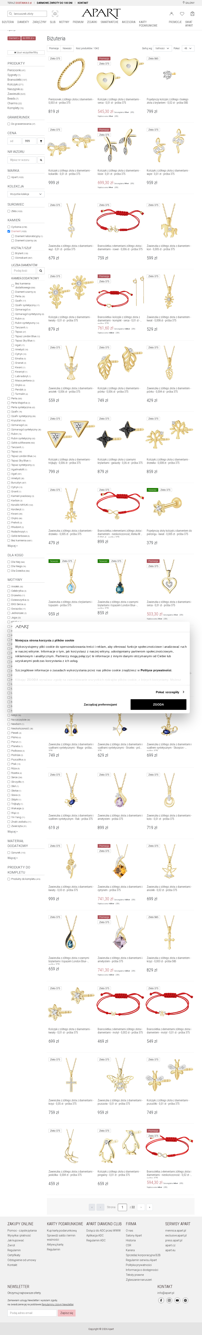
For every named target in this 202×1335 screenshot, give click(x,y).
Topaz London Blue (27, 336)
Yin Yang (18, 817)
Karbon (16, 500)
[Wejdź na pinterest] (185, 1300)
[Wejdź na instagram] (169, 1300)
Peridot (20, 389)
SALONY (190, 3)
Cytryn (20, 353)
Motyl (16, 715)
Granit (16, 491)
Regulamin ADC (96, 1240)
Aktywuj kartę (55, 1244)
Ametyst (21, 349)
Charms (14, 103)
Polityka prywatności (139, 1265)
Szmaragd (22, 309)
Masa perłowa (24, 380)
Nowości (67, 48)
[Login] (171, 13)
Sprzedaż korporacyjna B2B (143, 1255)
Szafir (20, 300)
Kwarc (20, 367)
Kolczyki (15, 84)
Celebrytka (18, 590)
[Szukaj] (41, 141)
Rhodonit (17, 527)
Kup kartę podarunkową (62, 1230)
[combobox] (26, 194)
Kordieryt (17, 509)
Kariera (130, 1250)
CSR (128, 1245)
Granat (20, 362)
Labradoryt (23, 376)
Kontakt (12, 1265)
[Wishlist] (182, 13)
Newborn (17, 723)
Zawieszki (16, 93)
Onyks (20, 385)
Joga (16, 617)
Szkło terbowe (20, 535)
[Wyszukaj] (10, 13)
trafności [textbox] (160, 48)
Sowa (15, 794)
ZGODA (158, 704)
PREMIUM (78, 22)
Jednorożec (18, 613)
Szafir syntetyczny (27, 305)
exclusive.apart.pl (176, 1235)
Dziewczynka (20, 599)
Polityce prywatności (156, 670)
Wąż (15, 812)
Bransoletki (17, 79)
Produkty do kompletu (25, 878)
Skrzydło (17, 781)
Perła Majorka (20, 402)
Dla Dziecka (20, 570)
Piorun (16, 741)
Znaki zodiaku (21, 821)
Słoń (15, 786)
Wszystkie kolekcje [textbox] (19, 194)
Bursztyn (18, 482)
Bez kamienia (21, 540)
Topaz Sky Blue (25, 340)
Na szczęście (20, 719)
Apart (17, 177)
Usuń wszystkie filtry (27, 52)
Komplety (15, 108)
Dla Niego (18, 566)
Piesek (16, 732)
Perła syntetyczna (23, 407)
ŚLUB (53, 22)
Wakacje (17, 808)
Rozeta (16, 772)
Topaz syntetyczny (23, 464)
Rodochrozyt (19, 531)
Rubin (19, 318)
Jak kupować (15, 1240)
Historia (131, 1240)
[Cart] (192, 13)
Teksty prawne (135, 1274)
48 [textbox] (185, 48)
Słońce (16, 790)
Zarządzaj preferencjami (100, 704)
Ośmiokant (23, 257)
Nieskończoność (22, 728)
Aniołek (17, 586)
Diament (18, 231)
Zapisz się (66, 1313)
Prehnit (16, 522)
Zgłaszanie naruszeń (139, 1279)
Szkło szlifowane (23, 442)
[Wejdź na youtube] (177, 1300)
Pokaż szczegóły (167, 692)
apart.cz (170, 1245)
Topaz (20, 331)
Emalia (20, 358)
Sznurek (18, 852)
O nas (129, 1230)
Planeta (17, 746)
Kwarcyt (21, 371)
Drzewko (18, 595)
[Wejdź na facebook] (161, 1300)
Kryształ (18, 420)
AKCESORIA (129, 22)
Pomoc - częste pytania (22, 1230)
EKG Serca (18, 604)
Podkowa (17, 750)
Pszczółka (18, 759)
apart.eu (170, 1250)
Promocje (54, 48)
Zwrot (11, 1245)
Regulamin (14, 1250)
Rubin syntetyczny (27, 322)
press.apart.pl (173, 1240)
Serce (16, 777)
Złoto (16, 211)
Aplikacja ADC (95, 1235)
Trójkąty (17, 803)
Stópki (16, 799)
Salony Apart (134, 1235)
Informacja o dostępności (142, 1269)
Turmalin (21, 393)
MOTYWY (64, 22)
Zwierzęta (18, 826)
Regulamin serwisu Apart (141, 1260)
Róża (15, 768)
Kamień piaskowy (22, 496)
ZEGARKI (92, 22)
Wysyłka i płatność (19, 1235)
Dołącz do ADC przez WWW (103, 1230)
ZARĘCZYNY (39, 22)
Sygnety (14, 75)
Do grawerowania (23, 123)
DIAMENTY (23, 22)
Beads (13, 98)
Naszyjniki (15, 89)
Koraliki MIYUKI (22, 504)
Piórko (16, 737)
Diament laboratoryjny (29, 236)
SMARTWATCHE (109, 22)
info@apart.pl (165, 1292)
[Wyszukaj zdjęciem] (55, 14)
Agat (19, 345)
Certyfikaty (13, 1255)
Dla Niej (18, 561)
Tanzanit (21, 327)
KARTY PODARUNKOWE (148, 23)
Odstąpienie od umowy (21, 1260)
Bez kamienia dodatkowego (25, 285)
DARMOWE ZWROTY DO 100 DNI (54, 3)
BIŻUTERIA (8, 22)
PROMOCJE (175, 22)
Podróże (17, 755)
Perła (20, 296)
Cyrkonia (19, 226)
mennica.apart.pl (175, 1230)
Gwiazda (18, 608)
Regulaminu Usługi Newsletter (58, 1304)
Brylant (21, 253)
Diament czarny (26, 240)
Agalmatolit (19, 469)
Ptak (15, 763)
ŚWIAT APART (189, 23)
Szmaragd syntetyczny (29, 314)
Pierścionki (16, 70)
